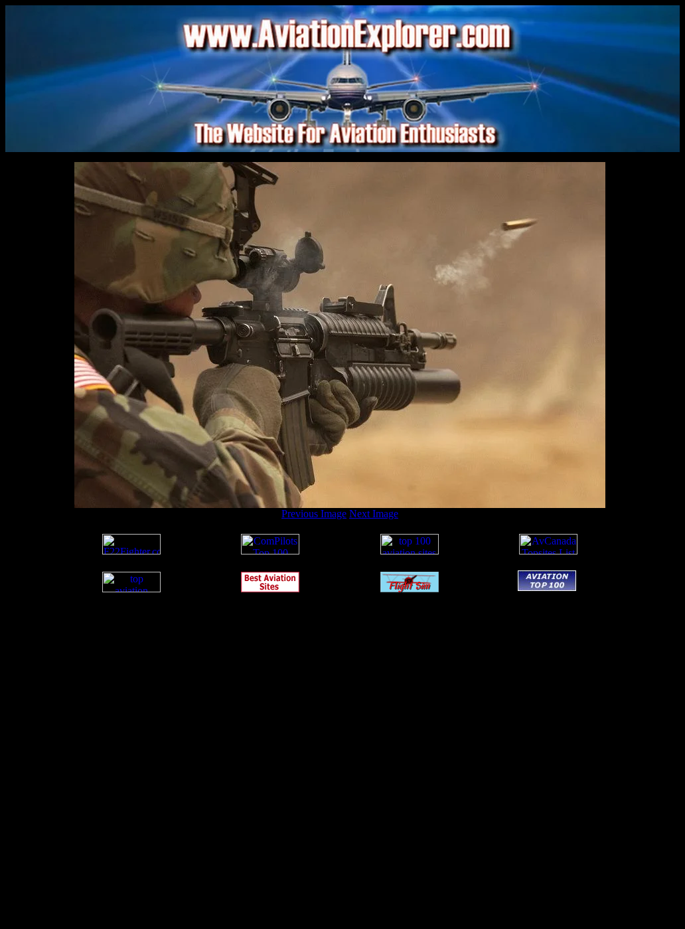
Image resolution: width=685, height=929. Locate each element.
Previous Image (313, 513)
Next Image (373, 513)
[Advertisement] (339, 157)
